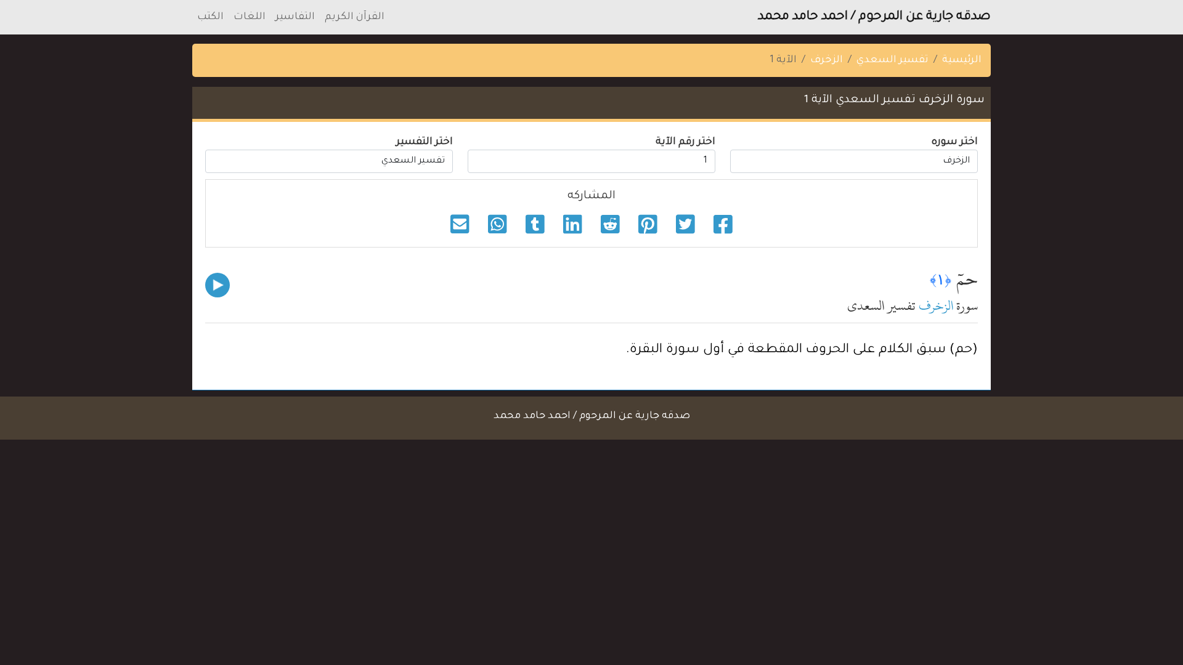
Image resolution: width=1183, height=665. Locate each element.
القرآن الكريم (354, 17)
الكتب (210, 17)
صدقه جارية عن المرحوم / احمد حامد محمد (874, 17)
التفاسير (295, 17)
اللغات (250, 17)
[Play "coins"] (217, 285)
